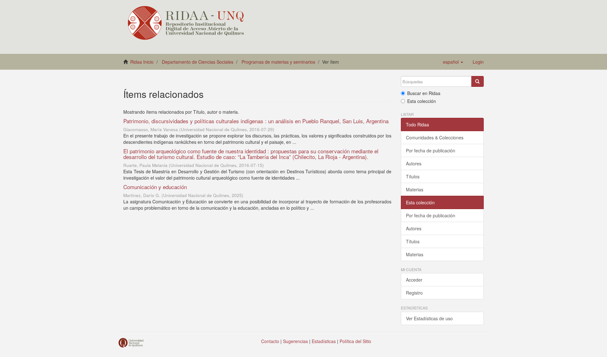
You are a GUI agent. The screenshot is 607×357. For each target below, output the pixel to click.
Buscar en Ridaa (423, 93)
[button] (453, 62)
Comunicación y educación (155, 187)
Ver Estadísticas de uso (429, 318)
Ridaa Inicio (142, 62)
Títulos (413, 176)
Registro (414, 293)
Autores (413, 163)
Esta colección (421, 101)
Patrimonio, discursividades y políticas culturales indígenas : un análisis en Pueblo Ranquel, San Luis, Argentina (256, 121)
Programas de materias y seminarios (278, 62)
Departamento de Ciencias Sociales (197, 62)
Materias (414, 189)
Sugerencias (295, 341)
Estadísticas (324, 341)
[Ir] (477, 81)
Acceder (414, 280)
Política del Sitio (355, 341)
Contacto (270, 341)
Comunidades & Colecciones (434, 137)
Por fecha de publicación (430, 150)
